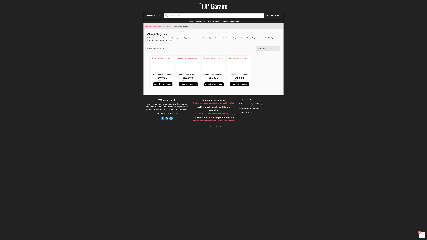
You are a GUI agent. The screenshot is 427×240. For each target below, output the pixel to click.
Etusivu (148, 26)
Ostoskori (269, 15)
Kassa (277, 15)
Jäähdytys (168, 26)
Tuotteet (149, 15)
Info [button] (158, 15)
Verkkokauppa (157, 26)
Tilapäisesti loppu (162, 84)
